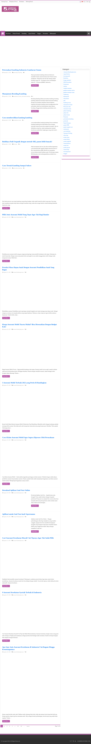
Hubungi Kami (29, 1)
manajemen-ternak (17, 96)
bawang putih (66, 76)
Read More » (35, 85)
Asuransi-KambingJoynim (18, 217)
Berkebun (65, 78)
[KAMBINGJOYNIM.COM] (10, 8)
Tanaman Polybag (67, 133)
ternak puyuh (66, 147)
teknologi (65, 135)
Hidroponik (53, 33)
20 (21, 726)
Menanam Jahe (67, 106)
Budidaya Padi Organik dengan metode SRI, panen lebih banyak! (27, 142)
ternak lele (66, 145)
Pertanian (45, 33)
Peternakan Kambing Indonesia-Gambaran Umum (21, 70)
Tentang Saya (4, 1)
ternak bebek (66, 139)
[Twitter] (88, 2)
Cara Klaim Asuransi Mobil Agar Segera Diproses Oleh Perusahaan (28, 437)
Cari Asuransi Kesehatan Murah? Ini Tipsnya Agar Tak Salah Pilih (28, 538)
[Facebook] (86, 2)
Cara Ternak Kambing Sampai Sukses (16, 166)
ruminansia (66, 129)
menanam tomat (67, 108)
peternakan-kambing (17, 72)
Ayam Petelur (31, 33)
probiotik (65, 121)
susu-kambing (66, 131)
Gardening (66, 94)
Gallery (65, 86)
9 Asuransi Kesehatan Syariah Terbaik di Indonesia (22, 592)
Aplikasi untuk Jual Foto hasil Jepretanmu (18, 514)
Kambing (24, 33)
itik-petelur (66, 98)
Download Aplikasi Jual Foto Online (16, 490)
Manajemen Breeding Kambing (14, 94)
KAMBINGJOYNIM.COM (83, 741)
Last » (28, 726)
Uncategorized (66, 151)
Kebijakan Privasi (13, 1)
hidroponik (66, 96)
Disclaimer (21, 1)
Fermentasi (66, 84)
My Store (8, 33)
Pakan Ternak (16, 33)
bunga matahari (67, 80)
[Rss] (84, 2)
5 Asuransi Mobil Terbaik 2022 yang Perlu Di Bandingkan (24, 383)
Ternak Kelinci (67, 143)
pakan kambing (67, 110)
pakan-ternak (66, 114)
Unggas (39, 33)
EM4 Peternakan (67, 82)
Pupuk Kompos (67, 123)
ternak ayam (66, 137)
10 (18, 726)
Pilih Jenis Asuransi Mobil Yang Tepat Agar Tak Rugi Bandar (25, 215)
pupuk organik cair (68, 127)
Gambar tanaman (67, 88)
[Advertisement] (57, 17)
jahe (64, 100)
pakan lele (65, 112)
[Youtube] (89, 2)
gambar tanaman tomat (68, 92)
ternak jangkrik (67, 141)
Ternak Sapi (66, 149)
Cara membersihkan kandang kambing (17, 118)
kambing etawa (67, 102)
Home (2, 33)
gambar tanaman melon (69, 90)
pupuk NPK (66, 125)
